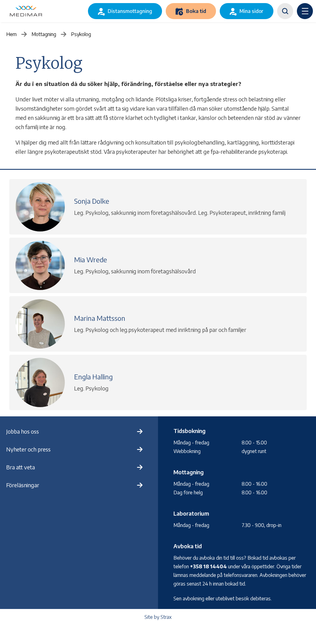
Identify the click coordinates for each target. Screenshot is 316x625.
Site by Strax (158, 617)
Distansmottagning (130, 11)
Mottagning (43, 34)
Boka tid (196, 11)
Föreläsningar (22, 484)
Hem (11, 34)
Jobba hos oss (22, 431)
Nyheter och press (28, 449)
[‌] (285, 11)
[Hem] (26, 11)
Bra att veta (20, 467)
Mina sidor (251, 11)
